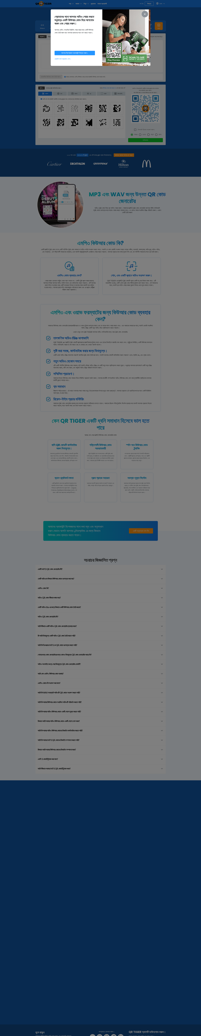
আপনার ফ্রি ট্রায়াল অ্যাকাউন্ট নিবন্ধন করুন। (74, 53)
